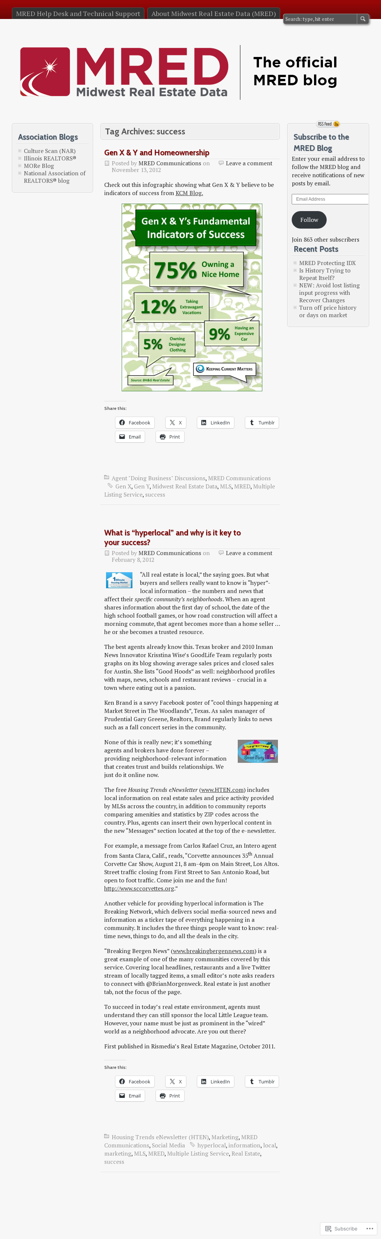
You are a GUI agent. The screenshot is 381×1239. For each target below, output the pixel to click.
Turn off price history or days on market (327, 311)
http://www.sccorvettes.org (139, 888)
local (269, 1145)
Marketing (224, 1137)
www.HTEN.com (222, 789)
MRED (242, 486)
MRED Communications (169, 163)
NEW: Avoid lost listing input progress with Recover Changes (329, 292)
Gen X (123, 486)
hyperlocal (212, 1145)
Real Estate (245, 1153)
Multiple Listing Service (198, 1153)
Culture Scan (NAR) (50, 151)
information (244, 1145)
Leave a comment (249, 163)
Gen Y (142, 486)
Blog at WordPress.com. (44, 1227)
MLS (225, 486)
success (155, 494)
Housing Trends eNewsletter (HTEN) (160, 1137)
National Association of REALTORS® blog (55, 176)
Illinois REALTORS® (50, 158)
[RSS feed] (328, 124)
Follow (309, 219)
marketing (117, 1153)
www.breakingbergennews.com (213, 951)
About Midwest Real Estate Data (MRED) (213, 13)
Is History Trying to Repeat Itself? (324, 274)
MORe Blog (39, 165)
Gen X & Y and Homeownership (156, 152)
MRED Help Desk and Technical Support (78, 13)
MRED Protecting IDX (327, 263)
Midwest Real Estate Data (184, 486)
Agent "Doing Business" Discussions (158, 478)
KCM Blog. (189, 193)
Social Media (168, 1145)
